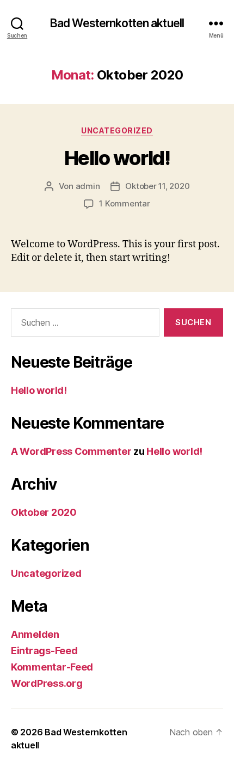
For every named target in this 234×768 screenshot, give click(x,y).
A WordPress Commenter (71, 451)
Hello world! (117, 158)
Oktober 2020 (44, 512)
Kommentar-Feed (52, 667)
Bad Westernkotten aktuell (117, 23)
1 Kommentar (124, 203)
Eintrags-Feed (44, 650)
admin (88, 186)
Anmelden (35, 634)
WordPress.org (47, 683)
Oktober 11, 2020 (157, 186)
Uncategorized (117, 130)
